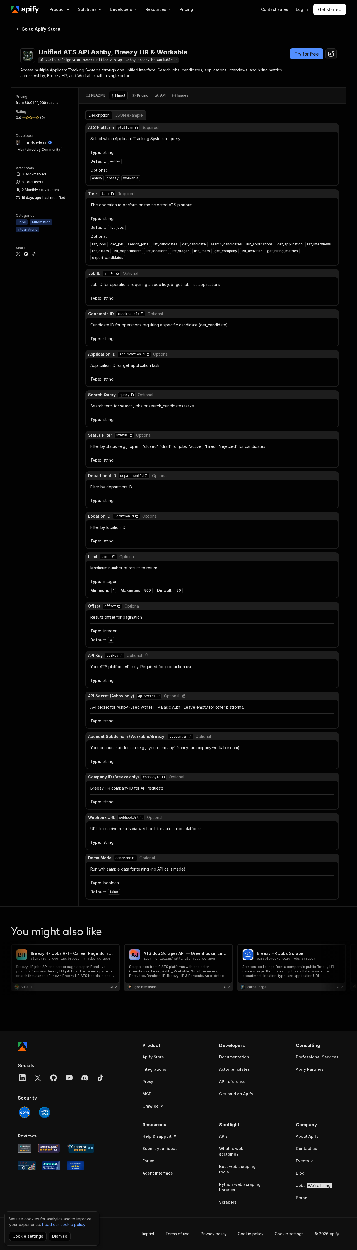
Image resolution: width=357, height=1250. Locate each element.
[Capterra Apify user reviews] (80, 1148)
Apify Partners (310, 1069)
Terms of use (177, 1233)
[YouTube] (69, 1077)
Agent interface (158, 1173)
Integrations (154, 1069)
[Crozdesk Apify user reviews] (75, 1165)
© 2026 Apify (327, 1233)
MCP (147, 1093)
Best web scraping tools (237, 1169)
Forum (148, 1160)
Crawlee (151, 1106)
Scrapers (228, 1202)
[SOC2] (44, 1112)
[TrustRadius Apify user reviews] (51, 1165)
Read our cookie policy (63, 1224)
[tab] (95, 95)
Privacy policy (214, 1233)
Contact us (306, 1148)
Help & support (157, 1136)
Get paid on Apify (236, 1093)
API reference (232, 1081)
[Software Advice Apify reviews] (49, 1148)
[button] (136, 127)
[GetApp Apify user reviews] (24, 1148)
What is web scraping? (231, 1151)
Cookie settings (289, 1233)
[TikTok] (100, 1077)
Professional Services (317, 1057)
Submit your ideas (160, 1148)
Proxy (148, 1081)
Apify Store (153, 1057)
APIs (223, 1136)
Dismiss (59, 1236)
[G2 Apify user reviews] (27, 1165)
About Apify (307, 1136)
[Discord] (84, 1077)
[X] (37, 1077)
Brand (301, 1197)
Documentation (234, 1057)
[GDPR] (24, 1112)
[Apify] (25, 9)
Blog (300, 1173)
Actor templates (234, 1069)
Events (302, 1160)
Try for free (307, 54)
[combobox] (331, 53)
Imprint (148, 1233)
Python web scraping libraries (239, 1187)
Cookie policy (251, 1233)
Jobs (313, 1185)
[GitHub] (53, 1077)
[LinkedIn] (22, 1077)
